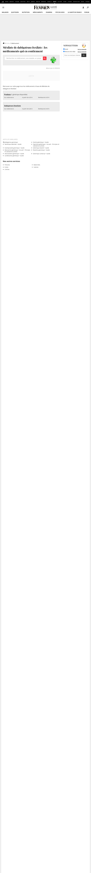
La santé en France (75, 12)
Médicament (15, 43)
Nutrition (26, 12)
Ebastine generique (39, 150)
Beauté (12, 1)
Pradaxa (7, 94)
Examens (49, 12)
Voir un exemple (82, 49)
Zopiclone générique (39, 144)
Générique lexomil (38, 148)
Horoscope (76, 1)
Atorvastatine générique (12, 153)
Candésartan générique (12, 156)
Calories (36, 167)
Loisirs (70, 1)
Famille (49, 1)
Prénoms (7, 165)
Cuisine (17, 1)
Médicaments (38, 12)
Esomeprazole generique (12, 148)
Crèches (7, 169)
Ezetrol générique (38, 142)
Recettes (23, 1)
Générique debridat (10, 144)
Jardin (33, 1)
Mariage (43, 1)
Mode (6, 1)
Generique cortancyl (39, 153)
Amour (38, 1)
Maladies (5, 12)
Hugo (82, 1)
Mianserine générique (11, 150)
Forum (87, 1)
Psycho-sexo (60, 12)
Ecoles (6, 167)
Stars (64, 1)
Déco (28, 1)
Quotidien (15, 12)
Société (59, 1)
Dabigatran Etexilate (12, 106)
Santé (54, 1)
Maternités (37, 165)
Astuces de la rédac (70, 51)
